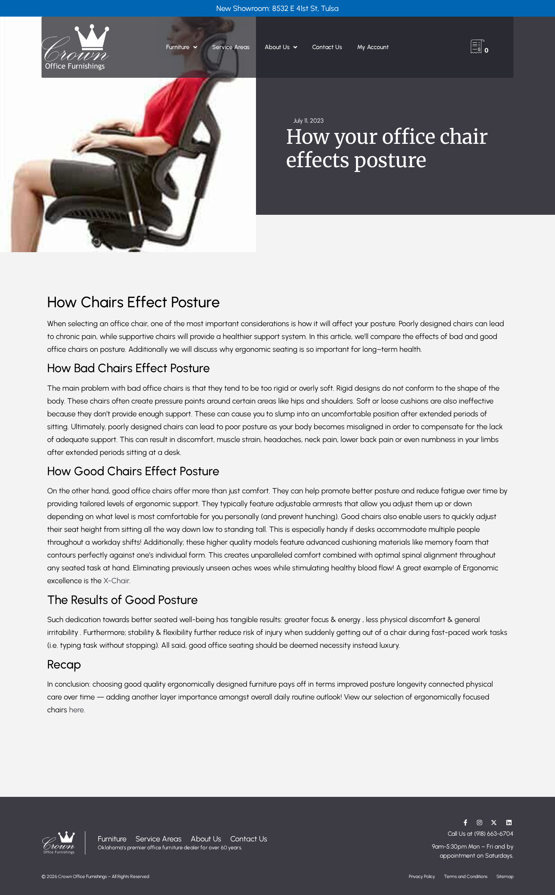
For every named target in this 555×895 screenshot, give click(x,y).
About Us (277, 47)
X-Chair (116, 580)
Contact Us (327, 47)
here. (77, 709)
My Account (373, 47)
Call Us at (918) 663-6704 (480, 833)
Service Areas (231, 47)
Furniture (178, 47)
